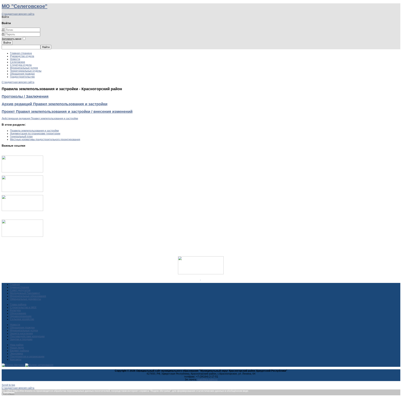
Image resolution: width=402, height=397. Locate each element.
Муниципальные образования (28, 296)
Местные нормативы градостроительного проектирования (45, 139)
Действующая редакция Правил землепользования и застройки (40, 118)
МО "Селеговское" (24, 6)
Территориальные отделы (25, 70)
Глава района (18, 304)
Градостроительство (22, 76)
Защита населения (21, 333)
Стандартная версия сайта (18, 14)
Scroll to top (8, 385)
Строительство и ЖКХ (23, 307)
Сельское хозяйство (22, 319)
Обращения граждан (22, 73)
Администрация (19, 287)
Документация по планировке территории (35, 133)
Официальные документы (25, 299)
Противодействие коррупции (27, 336)
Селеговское (17, 62)
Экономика (16, 353)
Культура (15, 310)
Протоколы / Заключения (25, 96)
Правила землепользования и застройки (34, 130)
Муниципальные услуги (24, 67)
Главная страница (21, 53)
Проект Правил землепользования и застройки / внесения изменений (67, 111)
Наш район (16, 344)
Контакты (15, 359)
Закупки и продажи (21, 339)
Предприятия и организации (27, 356)
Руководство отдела (22, 56)
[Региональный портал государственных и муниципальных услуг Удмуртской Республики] (22, 191)
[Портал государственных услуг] (22, 171)
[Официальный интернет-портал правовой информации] (200, 278)
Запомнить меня (11, 39)
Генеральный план (21, 136)
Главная (15, 284)
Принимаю (8, 393)
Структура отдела (21, 65)
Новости (15, 59)
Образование (18, 313)
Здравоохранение (21, 316)
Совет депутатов (20, 290)
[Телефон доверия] (22, 235)
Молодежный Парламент (25, 293)
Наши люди (17, 347)
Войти (7, 42)
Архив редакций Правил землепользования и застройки (54, 104)
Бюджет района (19, 350)
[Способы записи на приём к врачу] (22, 210)
